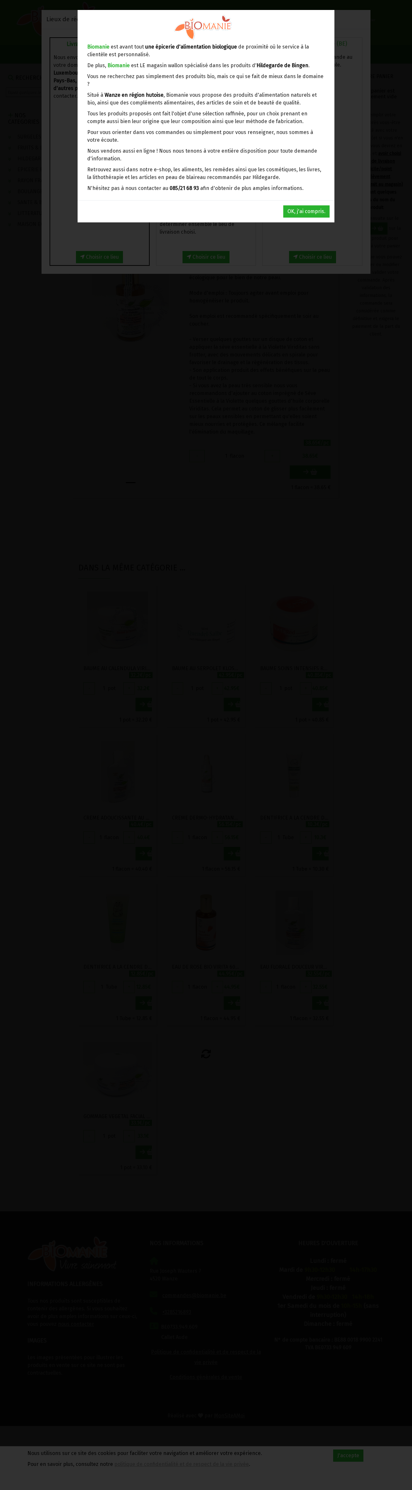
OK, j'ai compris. (306, 211)
